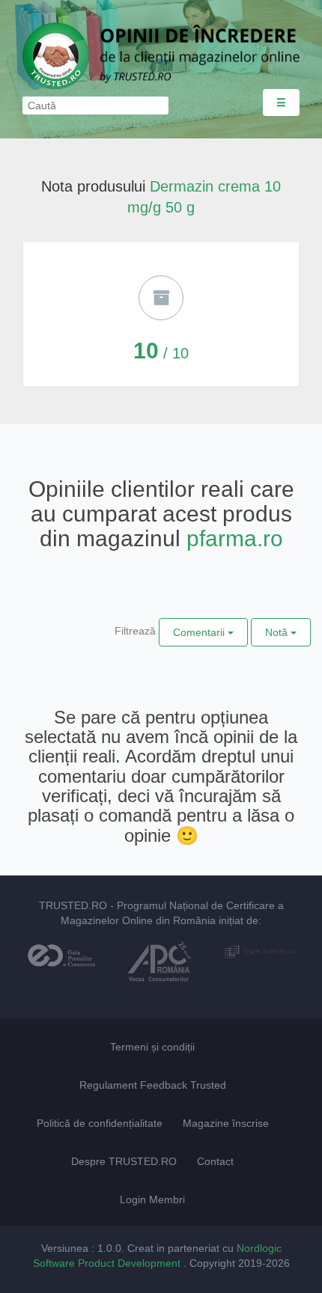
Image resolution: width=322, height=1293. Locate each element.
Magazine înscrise (226, 1123)
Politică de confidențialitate (99, 1123)
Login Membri (152, 1199)
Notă (278, 632)
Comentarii (200, 632)
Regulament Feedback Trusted (152, 1085)
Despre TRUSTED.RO (124, 1161)
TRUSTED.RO (73, 905)
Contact (215, 1161)
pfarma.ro (234, 538)
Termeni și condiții (152, 1047)
